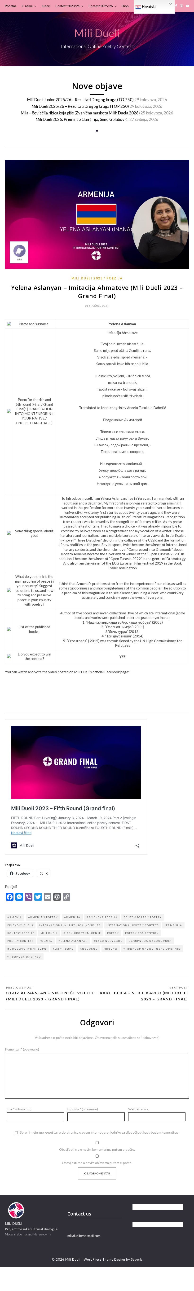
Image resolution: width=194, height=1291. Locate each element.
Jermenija (173, 925)
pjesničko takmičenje (82, 933)
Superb (136, 1259)
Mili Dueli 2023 (87, 278)
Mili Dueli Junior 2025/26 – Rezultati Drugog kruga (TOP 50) (80, 99)
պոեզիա (110, 948)
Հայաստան (89, 948)
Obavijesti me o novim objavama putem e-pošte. (97, 1163)
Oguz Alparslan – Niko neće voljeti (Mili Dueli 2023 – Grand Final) (51, 995)
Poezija (114, 278)
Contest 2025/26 (100, 6)
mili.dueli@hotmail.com (84, 1236)
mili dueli (48, 933)
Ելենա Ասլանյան (108, 940)
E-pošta (82, 1109)
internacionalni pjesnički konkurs (70, 925)
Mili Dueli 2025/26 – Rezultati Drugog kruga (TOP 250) (80, 106)
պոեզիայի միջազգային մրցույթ (152, 948)
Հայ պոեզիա (63, 948)
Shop (125, 6)
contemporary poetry (143, 917)
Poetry (113, 933)
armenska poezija (102, 917)
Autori (45, 6)
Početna (11, 6)
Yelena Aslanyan (73, 940)
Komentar (22, 1049)
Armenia (14, 917)
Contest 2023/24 (67, 6)
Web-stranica (138, 1109)
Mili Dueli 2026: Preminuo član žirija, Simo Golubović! (82, 119)
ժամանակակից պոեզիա (27, 948)
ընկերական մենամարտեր (150, 940)
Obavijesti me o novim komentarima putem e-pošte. (97, 1149)
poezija (46, 940)
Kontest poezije (20, 933)
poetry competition (142, 933)
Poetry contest (20, 940)
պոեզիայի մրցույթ (24, 956)
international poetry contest (132, 925)
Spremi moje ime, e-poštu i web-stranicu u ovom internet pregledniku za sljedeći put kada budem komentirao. (99, 1132)
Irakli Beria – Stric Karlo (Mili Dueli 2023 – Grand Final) (143, 995)
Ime (19, 1109)
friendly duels (20, 925)
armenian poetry (43, 917)
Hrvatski (148, 7)
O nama (27, 6)
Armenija (72, 917)
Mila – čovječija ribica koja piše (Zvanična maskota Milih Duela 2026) (80, 112)
